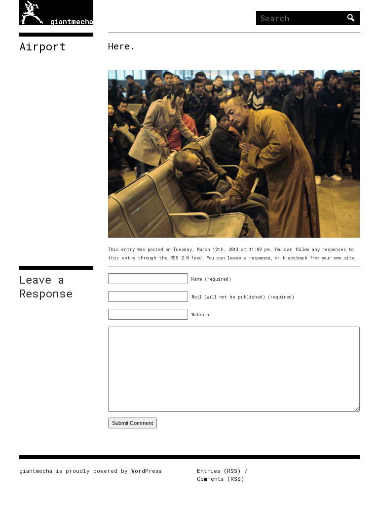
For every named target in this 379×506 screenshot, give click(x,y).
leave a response (248, 257)
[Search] (351, 18)
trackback (294, 257)
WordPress (146, 470)
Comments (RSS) (220, 478)
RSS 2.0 (179, 257)
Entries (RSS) (219, 470)
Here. (121, 46)
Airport (42, 46)
